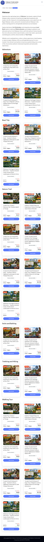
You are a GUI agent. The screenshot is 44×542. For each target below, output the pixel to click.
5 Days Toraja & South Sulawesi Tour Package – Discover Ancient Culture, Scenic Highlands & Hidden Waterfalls (32, 69)
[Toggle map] (18, 62)
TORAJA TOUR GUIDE (11, 2)
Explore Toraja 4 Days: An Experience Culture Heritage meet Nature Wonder (33, 207)
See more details (10, 71)
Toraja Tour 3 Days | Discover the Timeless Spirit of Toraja (11, 207)
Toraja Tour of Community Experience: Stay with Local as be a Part (10, 67)
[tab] (6, 97)
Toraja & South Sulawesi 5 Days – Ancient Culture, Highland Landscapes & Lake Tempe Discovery (11, 139)
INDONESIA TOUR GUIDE (34, 538)
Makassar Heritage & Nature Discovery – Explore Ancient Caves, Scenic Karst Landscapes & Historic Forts (33, 102)
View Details (11, 79)
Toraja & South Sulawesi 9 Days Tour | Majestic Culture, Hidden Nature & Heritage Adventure (11, 102)
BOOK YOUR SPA (26, 540)
